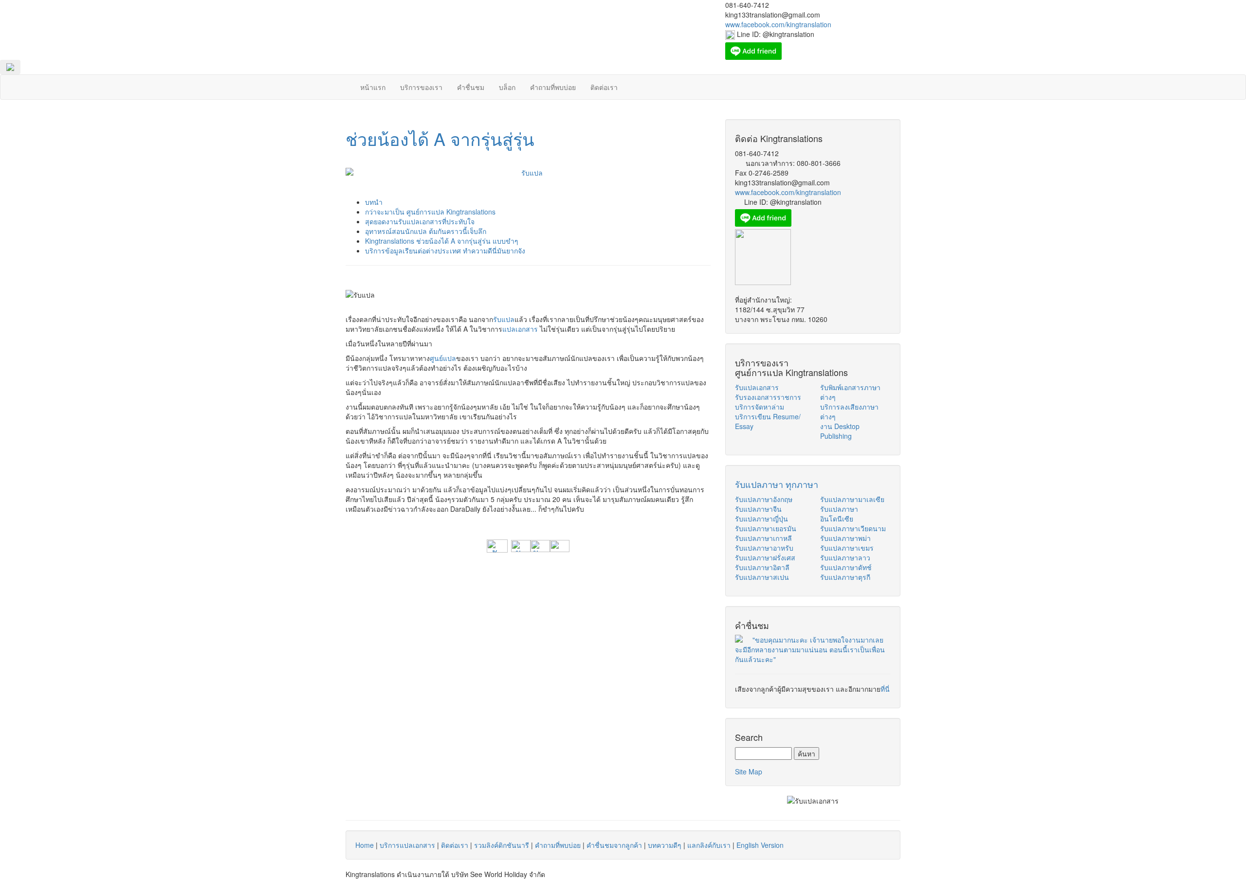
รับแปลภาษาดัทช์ (846, 567)
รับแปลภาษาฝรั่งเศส (765, 557)
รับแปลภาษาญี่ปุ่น (761, 518)
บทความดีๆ (664, 845)
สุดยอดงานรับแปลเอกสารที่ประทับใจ (420, 221)
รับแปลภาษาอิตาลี (762, 567)
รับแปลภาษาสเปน (762, 577)
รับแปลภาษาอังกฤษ (763, 499)
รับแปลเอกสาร (757, 387)
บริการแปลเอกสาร (407, 845)
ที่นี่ (885, 689)
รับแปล (503, 319)
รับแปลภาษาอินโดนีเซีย (839, 513)
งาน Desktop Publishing (840, 431)
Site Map (748, 771)
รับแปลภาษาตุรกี (845, 577)
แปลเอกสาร (520, 329)
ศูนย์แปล (443, 358)
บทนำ (374, 202)
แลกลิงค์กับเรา (709, 845)
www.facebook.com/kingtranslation (788, 192)
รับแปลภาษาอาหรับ (764, 548)
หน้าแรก (372, 87)
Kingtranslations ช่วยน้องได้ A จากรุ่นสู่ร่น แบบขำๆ (441, 241)
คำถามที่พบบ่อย (553, 87)
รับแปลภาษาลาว (845, 557)
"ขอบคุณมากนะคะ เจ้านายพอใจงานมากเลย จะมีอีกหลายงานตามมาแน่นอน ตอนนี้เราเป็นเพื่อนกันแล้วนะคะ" (810, 649)
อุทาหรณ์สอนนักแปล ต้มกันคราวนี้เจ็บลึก (425, 231)
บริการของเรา (421, 87)
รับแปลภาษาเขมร (847, 548)
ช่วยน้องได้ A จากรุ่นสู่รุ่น (440, 138)
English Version (760, 845)
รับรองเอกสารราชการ (768, 397)
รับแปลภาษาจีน (758, 509)
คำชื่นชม (470, 87)
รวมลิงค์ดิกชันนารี (501, 845)
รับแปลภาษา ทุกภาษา (776, 484)
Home (364, 845)
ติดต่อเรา (604, 87)
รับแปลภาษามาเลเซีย (852, 499)
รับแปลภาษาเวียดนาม (853, 528)
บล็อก (507, 87)
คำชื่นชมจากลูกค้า (614, 845)
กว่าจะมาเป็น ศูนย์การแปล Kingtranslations (430, 211)
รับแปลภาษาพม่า (845, 538)
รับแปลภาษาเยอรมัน (765, 528)
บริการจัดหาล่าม (759, 407)
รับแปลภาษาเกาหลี (763, 538)
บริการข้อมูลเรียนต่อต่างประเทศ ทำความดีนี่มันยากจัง (445, 250)
